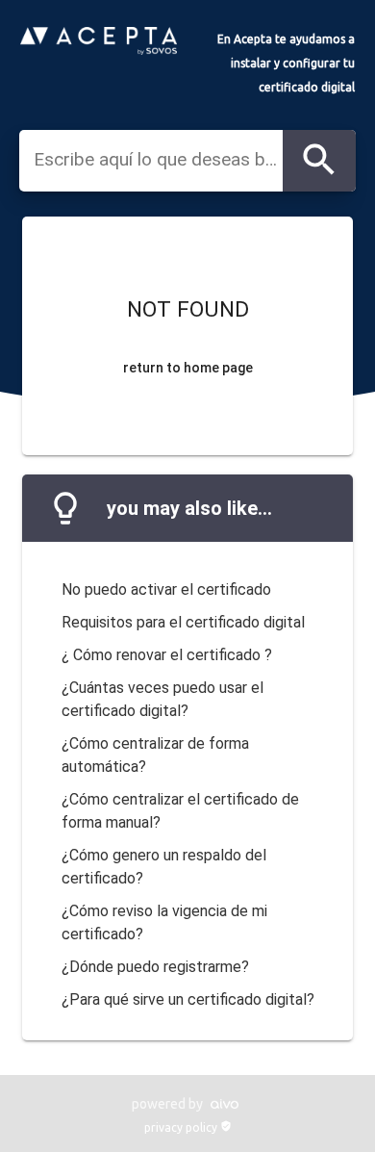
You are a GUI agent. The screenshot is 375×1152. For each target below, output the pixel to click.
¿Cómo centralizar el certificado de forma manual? (180, 811)
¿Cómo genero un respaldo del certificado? (164, 866)
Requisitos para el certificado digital (183, 622)
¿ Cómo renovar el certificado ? (167, 655)
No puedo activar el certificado (166, 589)
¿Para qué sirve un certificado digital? (188, 999)
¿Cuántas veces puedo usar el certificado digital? (162, 699)
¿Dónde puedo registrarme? (155, 967)
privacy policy (188, 1127)
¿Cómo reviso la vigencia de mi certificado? (164, 922)
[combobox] (158, 160)
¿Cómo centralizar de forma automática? (155, 755)
